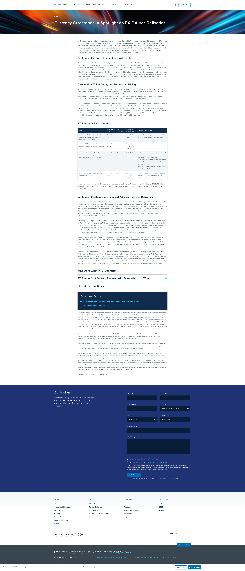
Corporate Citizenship (62, 507)
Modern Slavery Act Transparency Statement (148, 557)
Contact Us (58, 523)
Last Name (163, 393)
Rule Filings (128, 513)
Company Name (132, 426)
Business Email (132, 404)
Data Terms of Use (129, 557)
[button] (122, 270)
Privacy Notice (101, 557)
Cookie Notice (110, 557)
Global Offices (94, 504)
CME (160, 504)
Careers (57, 513)
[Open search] (172, 4)
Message (133, 437)
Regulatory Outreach (131, 517)
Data (88, 5)
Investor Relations (60, 517)
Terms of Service (151, 462)
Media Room (58, 510)
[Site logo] (61, 4)
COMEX (161, 513)
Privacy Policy (153, 459)
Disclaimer (92, 557)
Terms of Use (119, 557)
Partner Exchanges (95, 507)
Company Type (165, 415)
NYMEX (161, 510)
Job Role (130, 415)
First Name (130, 393)
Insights (114, 5)
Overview (127, 504)
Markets (78, 5)
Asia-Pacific (93, 517)
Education (127, 5)
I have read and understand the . (143, 459)
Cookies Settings (180, 567)
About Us (57, 504)
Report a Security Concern (170, 557)
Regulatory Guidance (131, 510)
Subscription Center (61, 520)
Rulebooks (127, 507)
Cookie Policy (163, 462)
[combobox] (175, 408)
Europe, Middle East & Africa (99, 513)
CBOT (161, 507)
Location (163, 404)
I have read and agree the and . (148, 462)
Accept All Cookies (194, 567)
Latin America (94, 510)
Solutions (98, 5)
